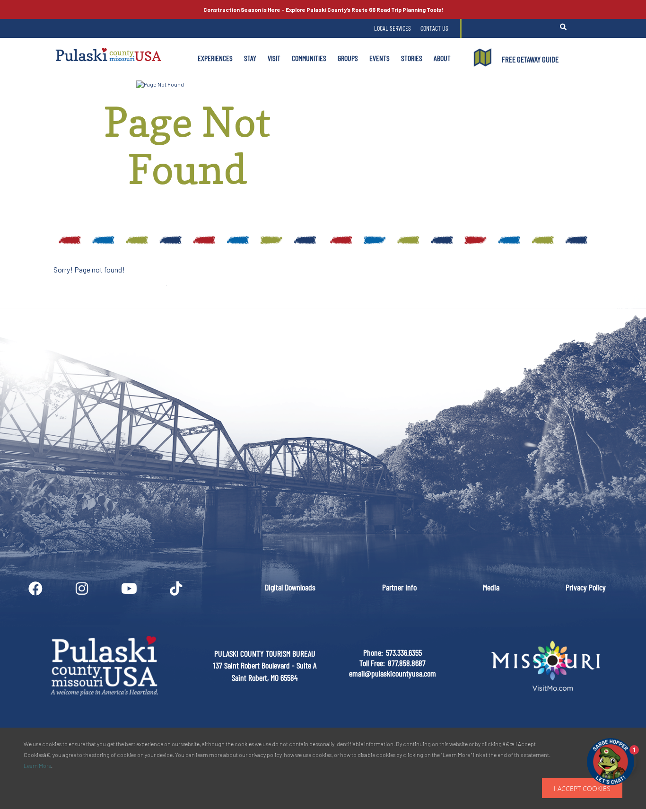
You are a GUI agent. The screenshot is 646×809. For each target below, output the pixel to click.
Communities (309, 57)
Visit (274, 57)
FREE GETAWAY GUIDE (530, 59)
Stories (411, 57)
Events (379, 57)
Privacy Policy (586, 587)
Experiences (215, 57)
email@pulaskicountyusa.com (392, 673)
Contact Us (434, 28)
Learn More (37, 765)
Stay (250, 57)
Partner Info (399, 587)
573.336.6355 (404, 652)
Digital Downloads (290, 587)
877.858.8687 (407, 663)
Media (491, 587)
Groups (348, 57)
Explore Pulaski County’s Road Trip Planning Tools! (323, 9)
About (442, 57)
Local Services (392, 28)
